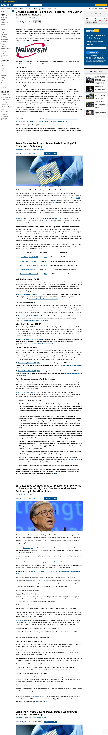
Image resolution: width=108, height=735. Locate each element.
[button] (106, 9)
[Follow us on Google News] (37, 21)
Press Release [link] (35, 17)
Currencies (29, 9)
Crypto (2, 77)
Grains (2, 65)
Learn (54, 9)
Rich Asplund (3, 50)
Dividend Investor (5, 99)
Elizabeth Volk (4, 38)
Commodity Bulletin (5, 103)
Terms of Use (89, 61)
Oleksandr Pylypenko (5, 48)
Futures (21, 9)
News (44, 9)
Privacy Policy (97, 61)
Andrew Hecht (4, 29)
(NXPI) (33, 202)
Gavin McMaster (4, 39)
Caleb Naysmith (4, 32)
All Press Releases (4, 111)
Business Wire (4, 114)
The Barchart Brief (5, 94)
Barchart (26, 494)
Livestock (3, 67)
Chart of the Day (4, 22)
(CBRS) (78, 198)
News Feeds (3, 24)
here (17, 133)
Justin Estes (3, 44)
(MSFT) (24, 541)
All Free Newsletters (5, 92)
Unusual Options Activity (6, 97)
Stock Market (4, 87)
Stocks (3, 9)
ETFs (15, 9)
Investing (37, 9)
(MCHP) (54, 202)
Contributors (3, 21)
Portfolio (51, 5)
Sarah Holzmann (4, 55)
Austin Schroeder (4, 31)
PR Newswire (3, 120)
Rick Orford (3, 51)
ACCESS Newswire (5, 113)
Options (9, 9)
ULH (87, 20)
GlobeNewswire (4, 116)
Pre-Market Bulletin (5, 101)
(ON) (17, 202)
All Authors (3, 57)
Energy (2, 63)
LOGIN (92, 5)
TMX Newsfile (4, 118)
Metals (2, 68)
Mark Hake (3, 46)
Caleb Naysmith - (20, 494)
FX (1, 82)
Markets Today (4, 15)
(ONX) (37, 316)
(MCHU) (39, 339)
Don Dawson (3, 36)
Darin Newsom (4, 34)
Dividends (3, 79)
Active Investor (4, 96)
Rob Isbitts (3, 53)
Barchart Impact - (20, 149)
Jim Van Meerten (4, 43)
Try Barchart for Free (101, 5)
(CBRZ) (39, 371)
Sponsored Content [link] (41, 149)
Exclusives (3, 19)
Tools (49, 9)
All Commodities (4, 62)
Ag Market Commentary (6, 106)
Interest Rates (4, 84)
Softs (2, 70)
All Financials (3, 75)
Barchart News (4, 17)
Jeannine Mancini (4, 41)
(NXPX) (38, 294)
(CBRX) (38, 363)
